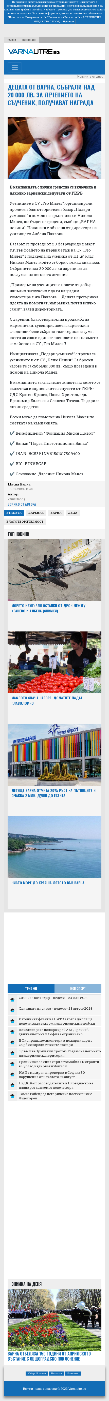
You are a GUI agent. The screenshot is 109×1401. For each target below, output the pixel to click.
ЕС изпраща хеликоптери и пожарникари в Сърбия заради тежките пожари (56, 1042)
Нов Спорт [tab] (78, 988)
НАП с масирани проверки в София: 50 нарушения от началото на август (52, 1074)
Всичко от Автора (22, 504)
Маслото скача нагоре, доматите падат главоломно (47, 700)
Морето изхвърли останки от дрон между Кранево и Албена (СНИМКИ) (48, 608)
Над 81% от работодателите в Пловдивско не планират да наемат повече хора (56, 1085)
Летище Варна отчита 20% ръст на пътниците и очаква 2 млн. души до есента (53, 793)
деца (72, 512)
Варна (56, 512)
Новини (11, 39)
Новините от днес (90, 76)
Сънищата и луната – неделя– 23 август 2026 (56, 1008)
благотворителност (24, 521)
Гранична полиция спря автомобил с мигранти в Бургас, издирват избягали (59, 1064)
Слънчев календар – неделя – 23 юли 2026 (53, 997)
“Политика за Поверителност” (26, 17)
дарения (36, 512)
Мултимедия (29, 39)
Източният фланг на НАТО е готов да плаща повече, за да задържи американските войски (57, 1021)
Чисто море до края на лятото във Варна (47, 882)
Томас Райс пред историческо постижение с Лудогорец (55, 1096)
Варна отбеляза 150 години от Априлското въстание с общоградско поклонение (49, 1356)
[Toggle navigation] (15, 67)
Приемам (68, 21)
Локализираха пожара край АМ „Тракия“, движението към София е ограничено (54, 1032)
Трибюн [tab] (31, 988)
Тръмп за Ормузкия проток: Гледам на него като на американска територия (60, 1053)
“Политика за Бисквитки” (63, 17)
